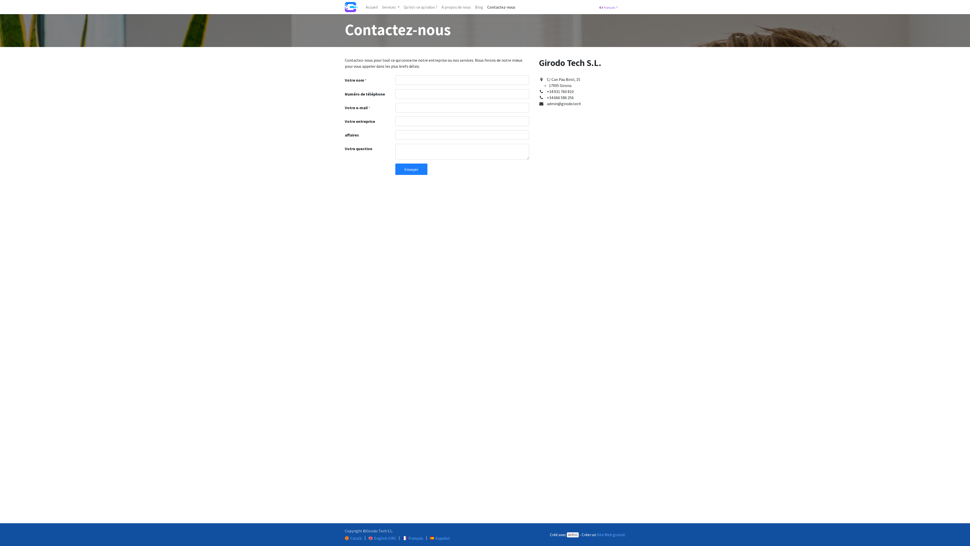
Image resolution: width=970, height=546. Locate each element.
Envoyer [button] (411, 169)
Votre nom (356, 80)
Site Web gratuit (611, 534)
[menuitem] (372, 7)
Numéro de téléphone (365, 94)
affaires (352, 135)
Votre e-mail (357, 107)
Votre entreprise (360, 121)
